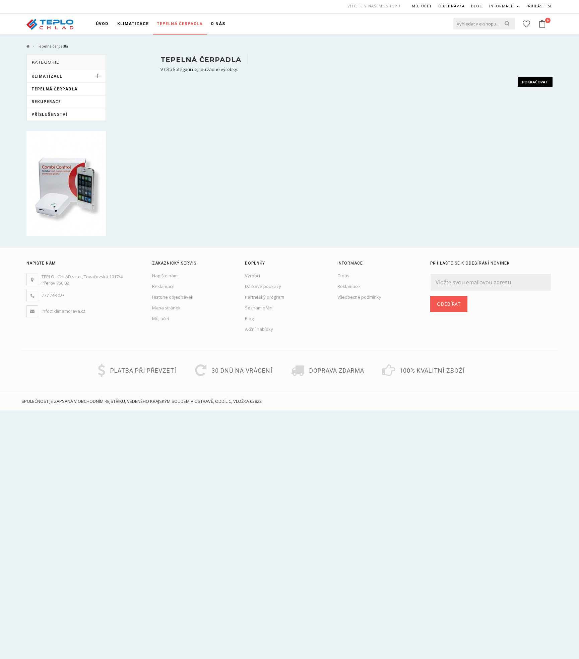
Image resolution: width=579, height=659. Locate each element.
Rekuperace (46, 101)
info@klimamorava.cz (63, 311)
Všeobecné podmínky (359, 297)
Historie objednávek (172, 297)
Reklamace (163, 286)
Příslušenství (49, 114)
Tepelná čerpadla (54, 89)
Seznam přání (259, 308)
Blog (249, 318)
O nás (343, 276)
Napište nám (165, 276)
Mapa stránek (166, 308)
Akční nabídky (259, 329)
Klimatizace (46, 76)
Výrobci (252, 276)
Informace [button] (502, 5)
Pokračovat (535, 81)
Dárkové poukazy (263, 286)
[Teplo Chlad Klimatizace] (49, 24)
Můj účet (160, 318)
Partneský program (264, 297)
